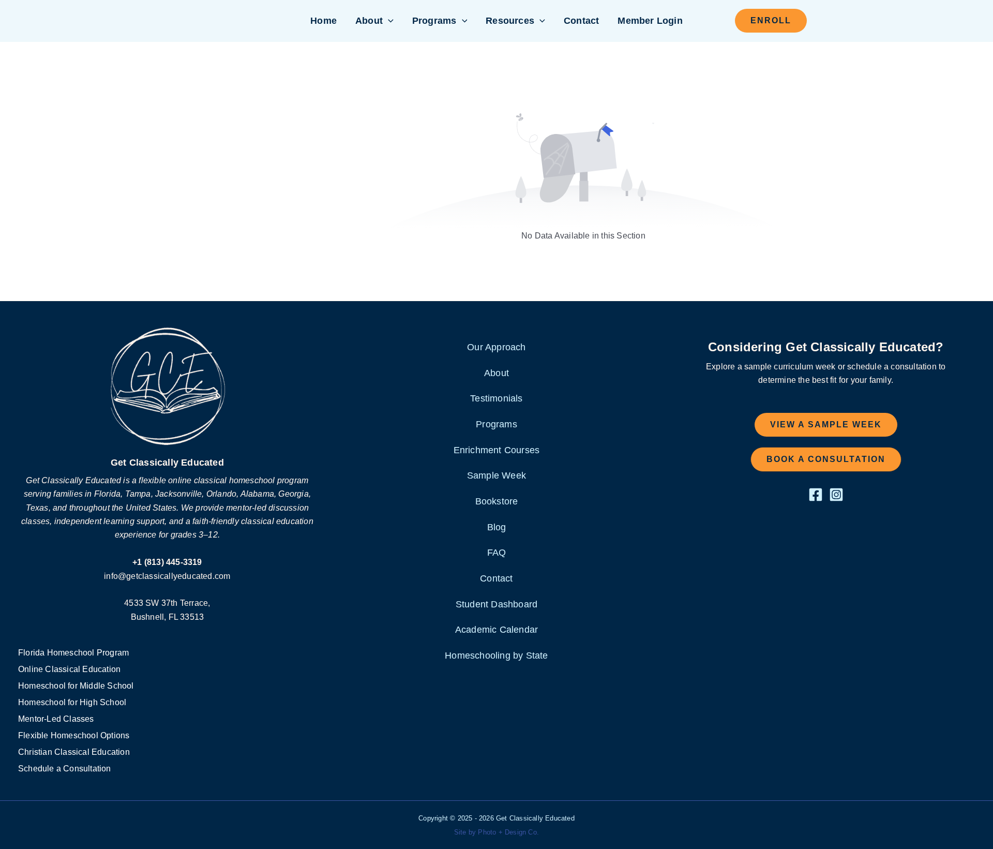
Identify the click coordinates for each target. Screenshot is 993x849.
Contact (581, 21)
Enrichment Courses (497, 450)
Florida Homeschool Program (73, 652)
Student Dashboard (496, 604)
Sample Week (496, 475)
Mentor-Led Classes (56, 718)
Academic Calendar (496, 629)
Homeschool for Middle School (76, 685)
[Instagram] (836, 494)
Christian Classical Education (74, 752)
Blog (496, 527)
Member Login (650, 21)
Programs (434, 21)
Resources (510, 21)
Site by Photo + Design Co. (496, 832)
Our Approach (496, 347)
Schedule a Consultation (64, 768)
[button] (388, 20)
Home (323, 21)
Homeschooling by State (496, 655)
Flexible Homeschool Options (73, 735)
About (369, 21)
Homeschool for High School (72, 702)
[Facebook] (815, 494)
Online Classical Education (69, 669)
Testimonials (496, 398)
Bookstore (496, 501)
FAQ (496, 552)
